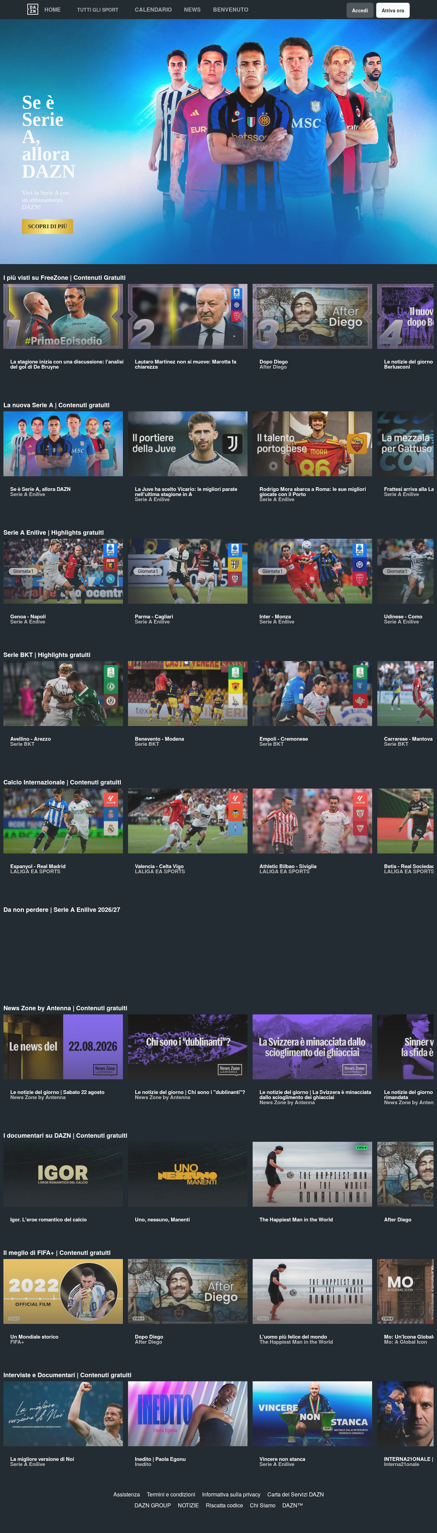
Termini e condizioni (171, 1494)
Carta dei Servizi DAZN (295, 1494)
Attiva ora (393, 10)
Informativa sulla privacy (231, 1494)
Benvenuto (230, 9)
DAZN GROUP (153, 1505)
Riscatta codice (224, 1505)
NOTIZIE (188, 1505)
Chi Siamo (263, 1505)
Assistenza (126, 1494)
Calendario (153, 9)
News (192, 9)
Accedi (360, 10)
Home (52, 9)
